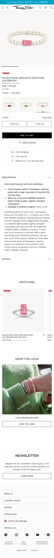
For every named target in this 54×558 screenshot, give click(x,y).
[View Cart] (51, 7)
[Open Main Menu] (2, 7)
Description (9, 177)
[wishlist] (40, 7)
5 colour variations (21, 340)
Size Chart (47, 117)
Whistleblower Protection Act (42, 543)
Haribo (5, 93)
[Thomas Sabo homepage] (7, 7)
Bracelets (16, 93)
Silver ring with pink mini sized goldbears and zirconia (17, 336)
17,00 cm (39, 123)
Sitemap (34, 550)
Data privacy (24, 543)
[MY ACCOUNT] (45, 7)
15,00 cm (14, 123)
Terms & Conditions (8, 543)
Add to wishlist (29, 142)
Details (6, 259)
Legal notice (21, 550)
